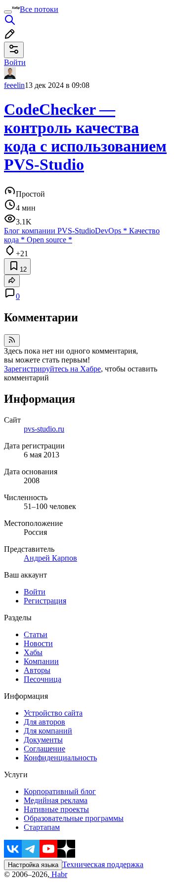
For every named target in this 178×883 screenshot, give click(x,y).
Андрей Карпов (50, 558)
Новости (38, 643)
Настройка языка (33, 865)
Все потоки (39, 9)
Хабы (33, 652)
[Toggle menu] (8, 11)
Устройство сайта (53, 713)
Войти (34, 592)
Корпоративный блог (60, 791)
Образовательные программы (74, 818)
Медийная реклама (56, 800)
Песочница (42, 679)
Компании (41, 661)
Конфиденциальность (60, 757)
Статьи (35, 634)
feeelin (14, 85)
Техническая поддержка (102, 864)
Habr (58, 874)
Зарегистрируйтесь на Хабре (52, 369)
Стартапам (42, 827)
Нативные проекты (56, 809)
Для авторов (44, 722)
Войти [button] (15, 62)
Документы (43, 740)
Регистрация (45, 600)
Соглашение (44, 748)
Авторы (37, 670)
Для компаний (48, 731)
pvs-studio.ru (44, 429)
